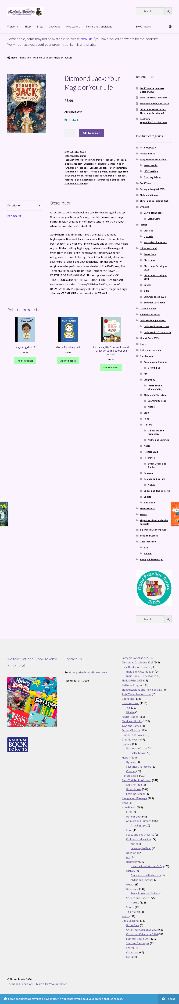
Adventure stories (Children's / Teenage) (92, 159)
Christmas (149, 260)
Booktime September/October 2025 (153, 120)
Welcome (13, 26)
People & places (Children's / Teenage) (105, 175)
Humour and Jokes (150, 314)
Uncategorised (148, 541)
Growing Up (154, 367)
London (79, 175)
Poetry (143, 514)
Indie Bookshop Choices (153, 320)
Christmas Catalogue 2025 (154, 200)
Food (146, 418)
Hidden (148, 553)
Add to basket (91, 133)
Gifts (146, 290)
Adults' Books (147, 153)
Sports (147, 496)
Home (14, 57)
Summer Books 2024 (155, 296)
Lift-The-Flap (151, 171)
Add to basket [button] (25, 360)
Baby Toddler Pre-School (153, 159)
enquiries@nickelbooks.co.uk (90, 672)
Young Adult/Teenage (151, 559)
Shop (28, 26)
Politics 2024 (151, 451)
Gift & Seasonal (148, 248)
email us (86, 39)
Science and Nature (154, 478)
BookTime (25, 57)
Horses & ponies (98, 171)
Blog (40, 26)
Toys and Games (149, 535)
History (148, 424)
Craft (146, 412)
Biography (149, 379)
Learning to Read (157, 400)
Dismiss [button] (170, 998)
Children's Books (149, 195)
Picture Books (147, 508)
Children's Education (155, 395)
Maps (143, 344)
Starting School (152, 177)
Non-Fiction (146, 356)
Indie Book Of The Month (157, 332)
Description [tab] (14, 205)
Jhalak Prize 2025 (149, 338)
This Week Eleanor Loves (153, 529)
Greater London (98, 167)
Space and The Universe (157, 490)
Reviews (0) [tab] (14, 215)
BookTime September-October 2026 (152, 90)
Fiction (144, 224)
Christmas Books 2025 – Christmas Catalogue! (153, 111)
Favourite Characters (155, 242)
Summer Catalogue (154, 302)
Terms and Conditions (99, 26)
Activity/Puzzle (148, 147)
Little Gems (154, 218)
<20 (146, 547)
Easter (147, 284)
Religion (148, 473)
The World (149, 502)
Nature (151, 484)
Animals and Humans (155, 361)
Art (145, 373)
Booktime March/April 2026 (154, 103)
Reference (149, 457)
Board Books (150, 165)
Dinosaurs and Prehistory (156, 432)
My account (73, 26)
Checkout (54, 26)
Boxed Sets (150, 254)
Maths (151, 406)
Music (147, 445)
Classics (148, 230)
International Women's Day (155, 387)
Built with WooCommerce (51, 984)
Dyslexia (144, 206)
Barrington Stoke (153, 212)
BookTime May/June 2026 (153, 97)
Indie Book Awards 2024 (156, 326)
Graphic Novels (148, 308)
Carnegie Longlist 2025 (152, 189)
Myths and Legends (150, 350)
